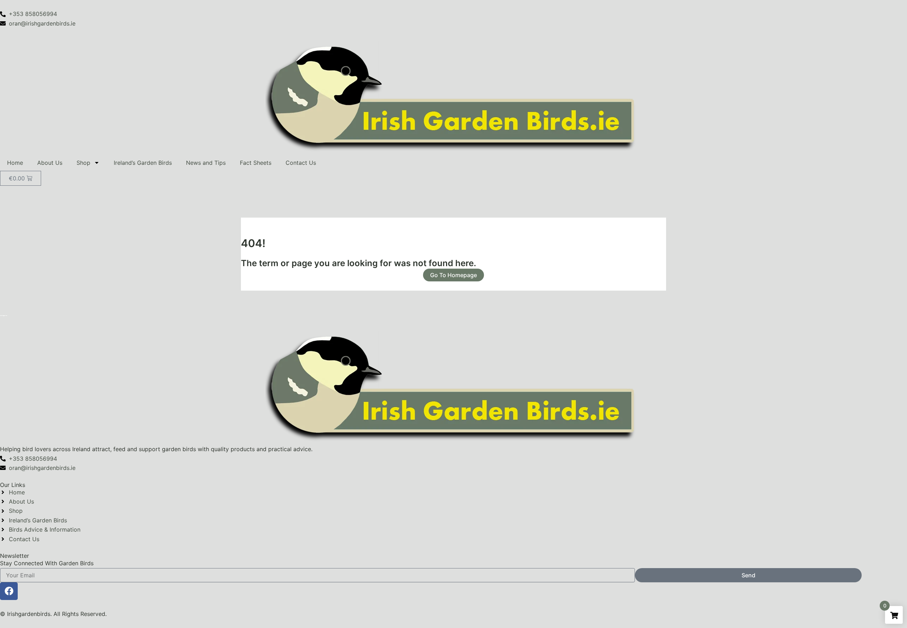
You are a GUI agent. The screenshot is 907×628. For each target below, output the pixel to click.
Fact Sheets (255, 162)
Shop (83, 162)
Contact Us (301, 162)
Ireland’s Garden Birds (143, 162)
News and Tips (206, 162)
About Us (49, 162)
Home (15, 162)
